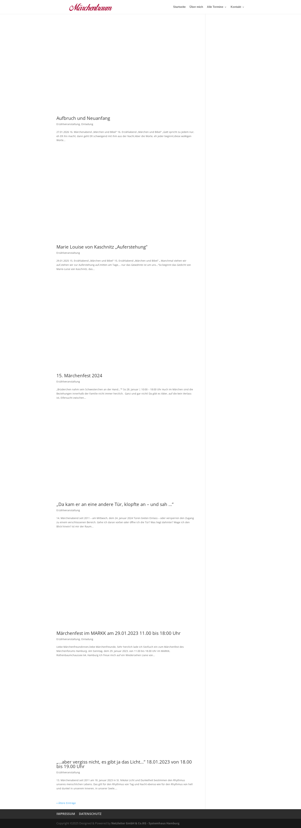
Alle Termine (215, 7)
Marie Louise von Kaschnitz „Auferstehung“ (101, 247)
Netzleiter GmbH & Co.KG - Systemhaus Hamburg (145, 823)
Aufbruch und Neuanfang (83, 118)
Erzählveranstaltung (68, 124)
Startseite (179, 7)
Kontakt (236, 7)
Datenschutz (90, 814)
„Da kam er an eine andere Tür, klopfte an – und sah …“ (114, 504)
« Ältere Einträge (66, 803)
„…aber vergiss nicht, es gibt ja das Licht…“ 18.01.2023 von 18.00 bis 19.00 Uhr (124, 764)
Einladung (87, 124)
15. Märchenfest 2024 (79, 375)
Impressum (65, 814)
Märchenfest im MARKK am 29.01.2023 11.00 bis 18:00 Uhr (118, 633)
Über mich (196, 7)
